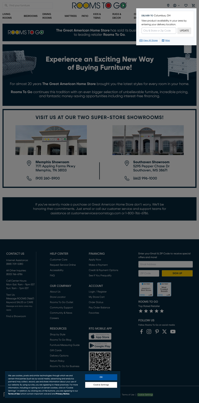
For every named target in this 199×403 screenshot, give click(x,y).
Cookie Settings (101, 385)
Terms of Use (14, 394)
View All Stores (150, 40)
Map (167, 40)
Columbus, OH (162, 15)
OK (101, 377)
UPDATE (184, 30)
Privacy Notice (62, 394)
